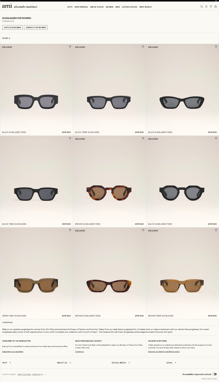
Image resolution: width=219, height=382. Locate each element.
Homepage (7, 322)
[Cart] (215, 6)
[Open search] (202, 6)
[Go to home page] (20, 5)
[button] (199, 374)
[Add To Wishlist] (70, 47)
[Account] (206, 6)
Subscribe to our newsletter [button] (12, 351)
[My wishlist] (211, 6)
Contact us (79, 351)
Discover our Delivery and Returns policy (164, 351)
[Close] (216, 0)
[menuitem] (69, 7)
